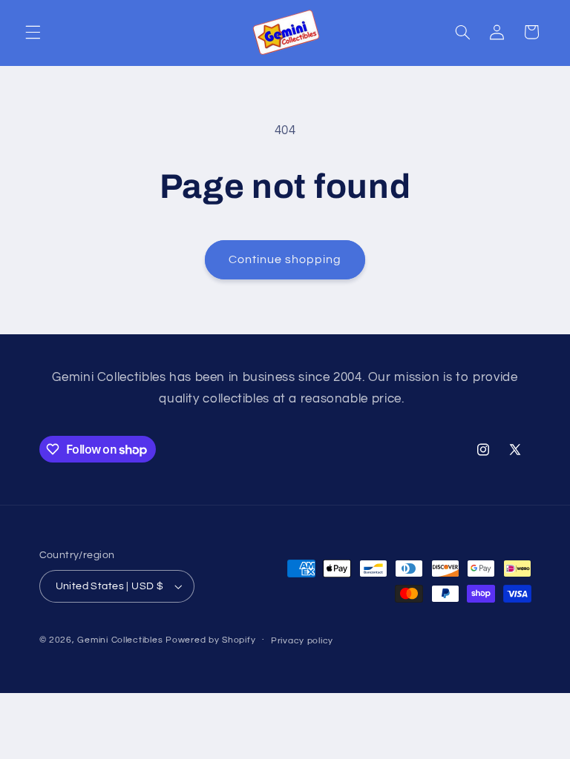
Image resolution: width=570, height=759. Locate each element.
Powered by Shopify (210, 640)
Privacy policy (302, 641)
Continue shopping (285, 259)
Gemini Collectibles (120, 640)
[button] (33, 32)
